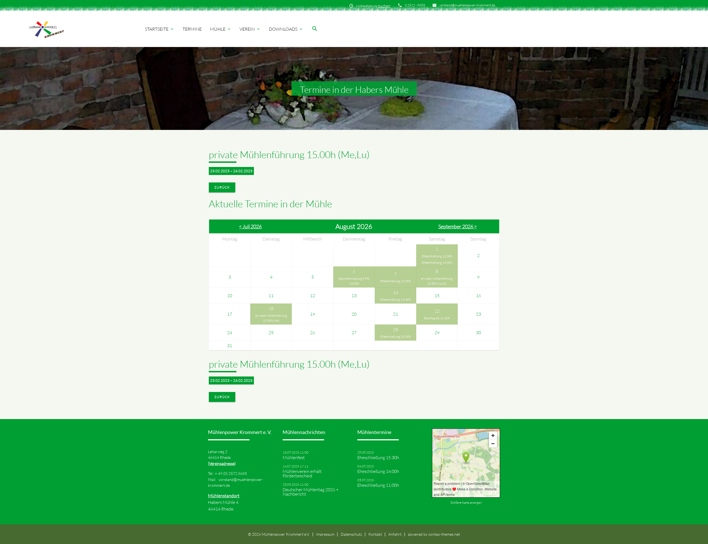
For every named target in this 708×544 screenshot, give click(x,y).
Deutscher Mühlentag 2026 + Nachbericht (311, 491)
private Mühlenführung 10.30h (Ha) (271, 318)
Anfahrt (395, 534)
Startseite (159, 29)
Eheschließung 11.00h (437, 256)
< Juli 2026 (250, 226)
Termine (192, 29)
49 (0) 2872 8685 (232, 473)
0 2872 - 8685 (415, 5)
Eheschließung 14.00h (437, 262)
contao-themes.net (444, 534)
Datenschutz (351, 534)
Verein (250, 29)
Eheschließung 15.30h (395, 281)
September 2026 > (457, 226)
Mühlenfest (294, 457)
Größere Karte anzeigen (466, 502)
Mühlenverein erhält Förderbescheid (302, 473)
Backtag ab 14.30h (437, 318)
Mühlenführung (373, 5)
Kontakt (375, 534)
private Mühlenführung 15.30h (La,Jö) (437, 281)
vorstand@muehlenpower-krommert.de (467, 5)
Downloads (286, 29)
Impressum (325, 534)
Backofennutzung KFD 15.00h (354, 281)
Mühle (220, 29)
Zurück (222, 187)
